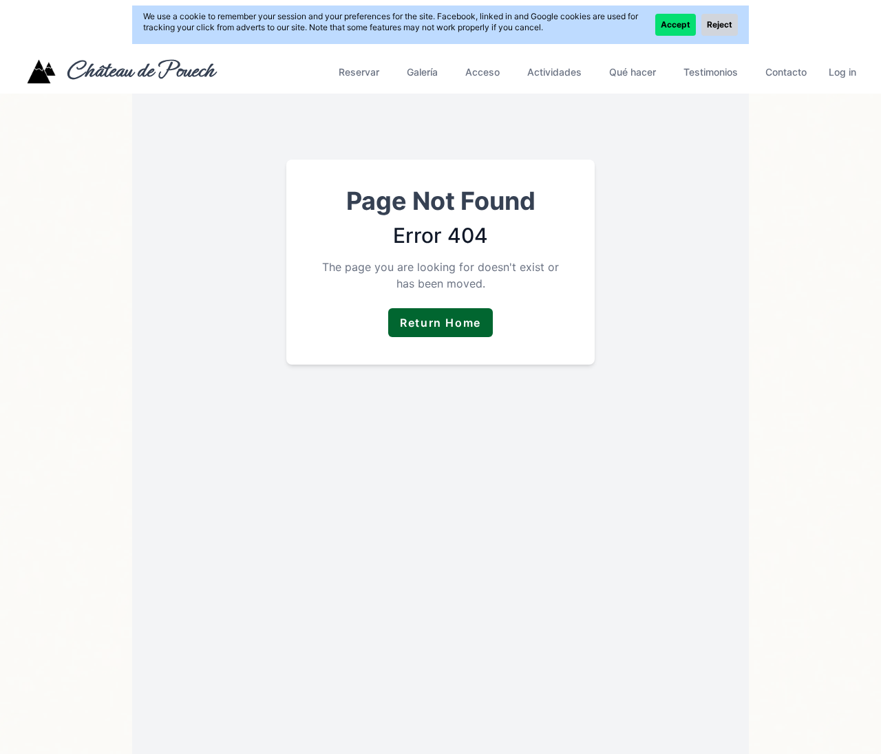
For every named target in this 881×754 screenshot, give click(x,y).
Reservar (359, 72)
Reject (719, 24)
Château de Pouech (140, 70)
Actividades (554, 72)
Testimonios (710, 72)
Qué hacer (632, 72)
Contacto (786, 72)
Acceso (482, 72)
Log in (842, 72)
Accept (675, 24)
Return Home (440, 323)
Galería (422, 72)
